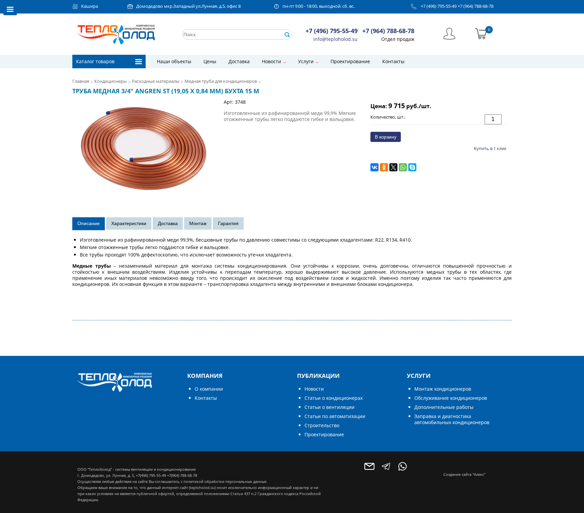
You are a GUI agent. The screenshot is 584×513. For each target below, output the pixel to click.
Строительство (322, 425)
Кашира (89, 6)
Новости (271, 61)
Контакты (393, 61)
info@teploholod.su (335, 39)
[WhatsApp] (403, 167)
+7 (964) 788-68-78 (475, 6)
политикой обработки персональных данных (225, 481)
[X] (393, 167)
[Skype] (412, 167)
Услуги (306, 61)
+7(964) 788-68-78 (182, 475)
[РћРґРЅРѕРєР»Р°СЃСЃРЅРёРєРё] (384, 167)
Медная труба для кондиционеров (221, 81)
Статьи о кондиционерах (334, 398)
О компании (209, 389)
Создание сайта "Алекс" (464, 474)
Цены (209, 61)
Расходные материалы (155, 81)
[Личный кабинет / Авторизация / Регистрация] (449, 33)
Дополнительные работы (443, 407)
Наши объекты (174, 61)
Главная (80, 81)
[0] (481, 33)
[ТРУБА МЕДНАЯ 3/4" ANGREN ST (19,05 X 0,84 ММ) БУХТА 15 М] (145, 147)
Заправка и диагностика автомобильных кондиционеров (451, 419)
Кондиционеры (110, 81)
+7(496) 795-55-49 (151, 475)
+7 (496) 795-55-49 (439, 6)
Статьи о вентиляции (330, 407)
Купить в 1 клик (490, 148)
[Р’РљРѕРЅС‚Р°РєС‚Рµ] (374, 167)
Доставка (239, 61)
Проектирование (350, 61)
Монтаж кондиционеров (442, 389)
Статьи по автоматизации (335, 416)
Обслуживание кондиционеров (450, 398)
